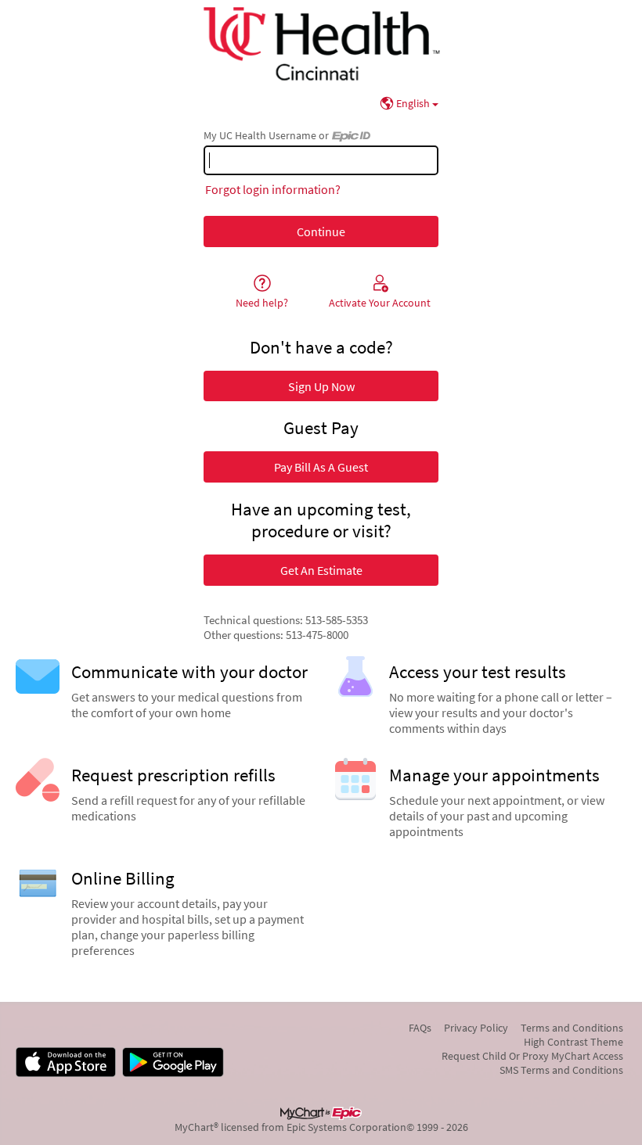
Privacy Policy (476, 1028)
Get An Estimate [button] (321, 570)
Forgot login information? (273, 189)
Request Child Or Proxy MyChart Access (532, 1056)
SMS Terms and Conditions (561, 1070)
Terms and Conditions (572, 1028)
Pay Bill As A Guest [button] (321, 467)
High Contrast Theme (573, 1042)
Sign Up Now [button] (321, 386)
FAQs (420, 1028)
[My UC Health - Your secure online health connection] (321, 43)
